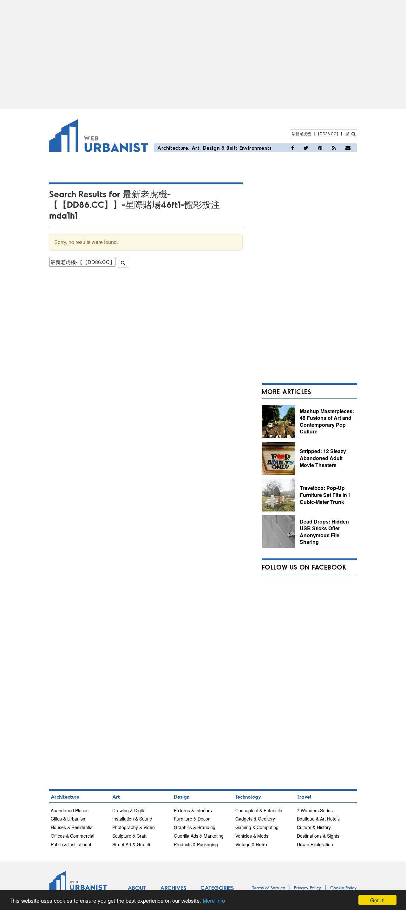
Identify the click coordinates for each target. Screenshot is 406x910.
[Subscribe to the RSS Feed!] (334, 148)
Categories (217, 888)
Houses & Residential (72, 827)
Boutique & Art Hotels (318, 818)
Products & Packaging (196, 844)
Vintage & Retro (251, 844)
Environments (255, 148)
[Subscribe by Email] (348, 148)
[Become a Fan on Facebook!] (292, 148)
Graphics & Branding (194, 827)
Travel (304, 797)
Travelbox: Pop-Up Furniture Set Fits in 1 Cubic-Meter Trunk (325, 494)
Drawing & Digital (129, 810)
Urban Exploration (315, 844)
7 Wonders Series (315, 810)
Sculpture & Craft (129, 836)
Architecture (172, 148)
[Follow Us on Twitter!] (306, 148)
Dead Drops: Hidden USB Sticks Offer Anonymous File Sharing (324, 532)
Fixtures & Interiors (193, 810)
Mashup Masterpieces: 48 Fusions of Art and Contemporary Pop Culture (327, 421)
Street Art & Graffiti (131, 844)
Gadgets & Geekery (255, 818)
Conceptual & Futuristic (258, 810)
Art (196, 148)
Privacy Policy (307, 887)
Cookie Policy (343, 887)
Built (232, 148)
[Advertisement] (203, 54)
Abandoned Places (69, 810)
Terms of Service (268, 887)
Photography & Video (133, 827)
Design (211, 148)
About (137, 888)
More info (214, 900)
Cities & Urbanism (69, 818)
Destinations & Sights (318, 836)
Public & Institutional (71, 844)
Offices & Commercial (72, 836)
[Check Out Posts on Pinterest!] (320, 148)
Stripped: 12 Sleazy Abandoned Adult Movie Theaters (323, 457)
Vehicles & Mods (251, 836)
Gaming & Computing (256, 827)
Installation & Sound (132, 818)
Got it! (377, 900)
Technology (248, 797)
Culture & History (314, 827)
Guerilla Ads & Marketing (199, 836)
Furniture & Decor (192, 818)
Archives (173, 888)
